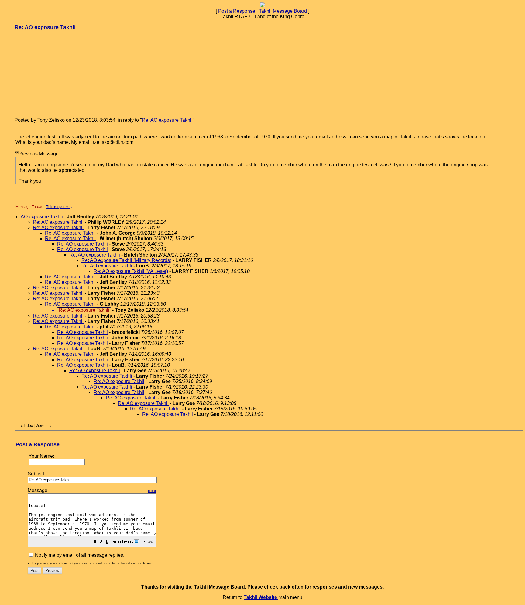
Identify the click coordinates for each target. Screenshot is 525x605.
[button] (95, 542)
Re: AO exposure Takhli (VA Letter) (131, 271)
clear (152, 491)
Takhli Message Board (283, 11)
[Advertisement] (60, 73)
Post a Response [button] (236, 11)
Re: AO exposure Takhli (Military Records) (126, 260)
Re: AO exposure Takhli (167, 120)
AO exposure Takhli (42, 216)
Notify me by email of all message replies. (79, 555)
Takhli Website (261, 597)
